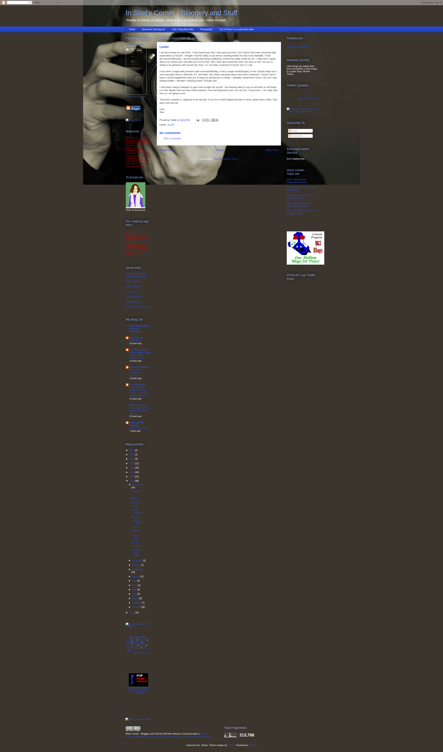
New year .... (136, 492)
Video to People (138, 405)
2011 (132, 467)
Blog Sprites (136, 337)
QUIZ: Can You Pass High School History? (300, 196)
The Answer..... (136, 340)
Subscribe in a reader (298, 46)
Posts (294, 130)
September (137, 569)
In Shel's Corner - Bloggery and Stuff (181, 13)
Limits (134, 526)
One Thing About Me (183, 29)
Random (137, 642)
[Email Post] (197, 120)
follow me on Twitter (307, 98)
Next (128, 642)
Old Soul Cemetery (139, 367)
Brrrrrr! (134, 498)
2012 (132, 463)
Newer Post (167, 150)
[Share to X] (210, 120)
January (136, 607)
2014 (132, 454)
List (134, 640)
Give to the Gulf (134, 296)
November (137, 560)
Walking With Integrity (136, 424)
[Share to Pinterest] (217, 120)
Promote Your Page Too (136, 97)
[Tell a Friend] (133, 120)
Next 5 (142, 645)
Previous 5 (131, 645)
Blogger (252, 745)
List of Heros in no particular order (237, 29)
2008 (132, 481)
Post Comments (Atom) (226, 159)
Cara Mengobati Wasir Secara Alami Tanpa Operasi (140, 411)
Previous (142, 640)
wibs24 (231, 745)
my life (171, 124)
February (137, 602)
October (136, 565)
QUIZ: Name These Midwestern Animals (297, 181)
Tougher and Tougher (136, 520)
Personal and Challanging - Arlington (135, 373)
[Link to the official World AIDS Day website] (138, 626)
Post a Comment (172, 138)
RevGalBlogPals (138, 637)
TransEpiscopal (137, 384)
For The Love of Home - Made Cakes (140, 351)
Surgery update (136, 544)
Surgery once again (135, 552)
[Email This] (203, 120)
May (134, 589)
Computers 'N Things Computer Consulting (136, 275)
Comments (296, 136)
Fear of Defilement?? (139, 428)
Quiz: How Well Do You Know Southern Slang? (301, 212)
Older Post (271, 150)
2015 (132, 450)
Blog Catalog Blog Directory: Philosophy (139, 329)
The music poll (136, 504)
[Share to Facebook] (213, 120)
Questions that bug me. (154, 29)
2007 (132, 612)
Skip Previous (133, 647)
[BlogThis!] (207, 120)
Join (128, 640)
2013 (132, 459)
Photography (206, 29)
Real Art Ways (133, 302)
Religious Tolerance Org (138, 307)
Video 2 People (133, 281)
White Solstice (136, 511)
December (137, 484)
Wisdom (135, 531)
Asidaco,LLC (132, 291)
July (134, 580)
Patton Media (132, 286)
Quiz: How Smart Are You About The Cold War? (299, 204)
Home (132, 29)
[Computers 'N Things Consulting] (136, 94)
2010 (132, 472)
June (135, 585)
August (136, 576)
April (134, 594)
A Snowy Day (135, 536)
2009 (132, 476)
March (135, 598)
